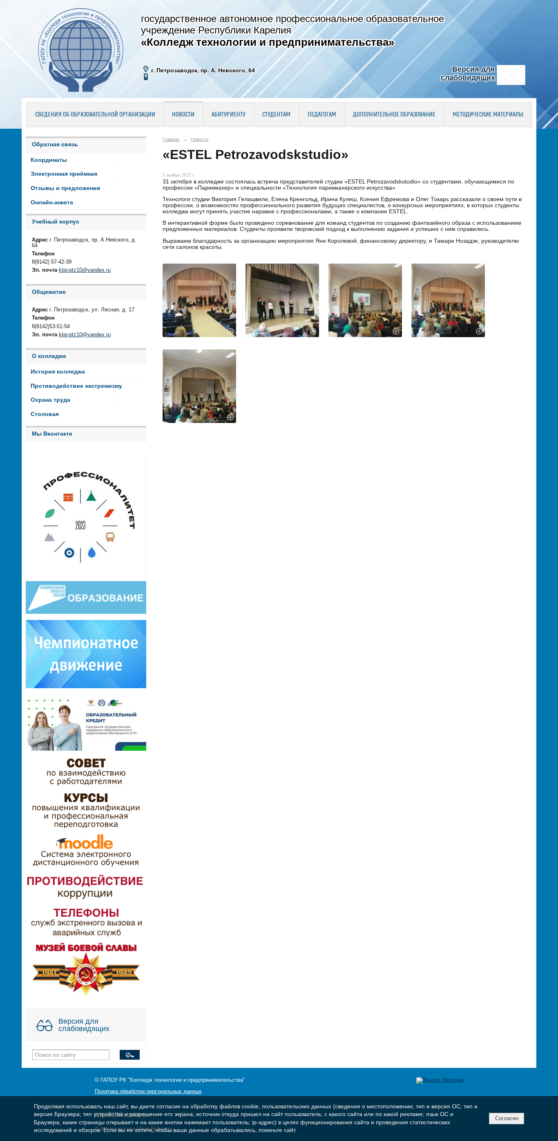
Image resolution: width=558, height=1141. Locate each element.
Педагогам (322, 115)
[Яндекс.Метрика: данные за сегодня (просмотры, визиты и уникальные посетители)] (439, 1080)
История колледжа (58, 372)
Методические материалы (488, 115)
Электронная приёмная (64, 174)
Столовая (45, 414)
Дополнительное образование (394, 115)
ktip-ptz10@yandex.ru (85, 270)
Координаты (49, 160)
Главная (171, 139)
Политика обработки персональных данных (148, 1091)
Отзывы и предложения (65, 188)
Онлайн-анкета (52, 202)
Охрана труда (50, 400)
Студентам (276, 115)
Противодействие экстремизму (76, 386)
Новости (183, 115)
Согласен (506, 1118)
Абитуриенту (229, 115)
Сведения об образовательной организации (95, 115)
